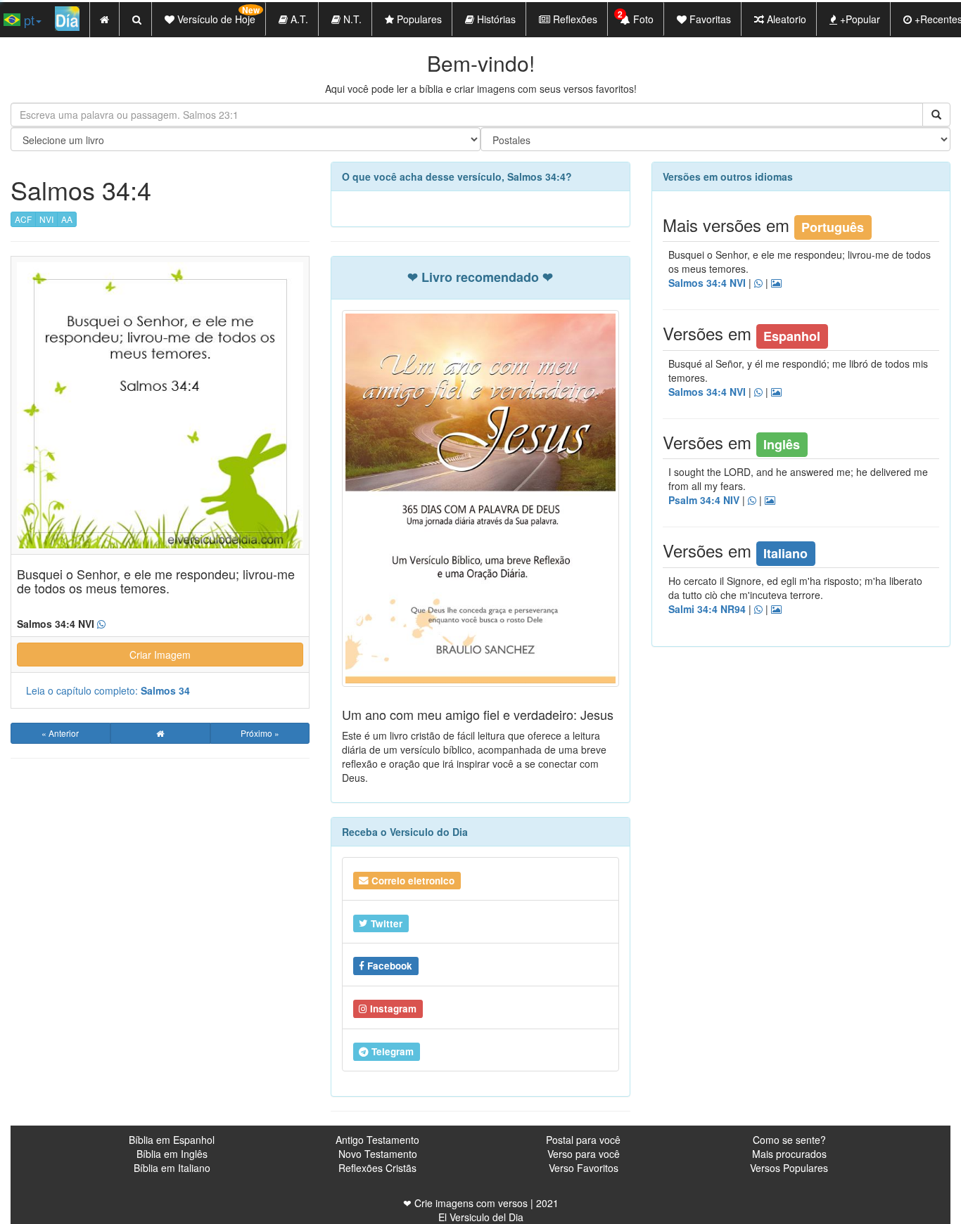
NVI (46, 219)
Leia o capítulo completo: (108, 690)
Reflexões (573, 19)
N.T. (351, 19)
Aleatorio (785, 19)
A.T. (298, 19)
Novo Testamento (377, 1154)
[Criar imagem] (776, 283)
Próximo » (260, 733)
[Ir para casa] (160, 733)
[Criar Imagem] (776, 609)
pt (27, 20)
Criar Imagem (160, 655)
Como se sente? (789, 1140)
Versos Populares (789, 1168)
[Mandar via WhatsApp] (101, 624)
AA (66, 219)
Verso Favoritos (583, 1168)
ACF (23, 219)
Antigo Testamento (377, 1140)
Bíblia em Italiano (172, 1168)
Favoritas (709, 19)
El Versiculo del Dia (480, 1217)
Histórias (495, 19)
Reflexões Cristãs (377, 1168)
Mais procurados (789, 1154)
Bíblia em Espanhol (172, 1140)
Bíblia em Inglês (172, 1154)
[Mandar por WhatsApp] (758, 283)
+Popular (858, 19)
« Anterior (60, 733)
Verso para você (583, 1154)
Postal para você (583, 1140)
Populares (418, 19)
